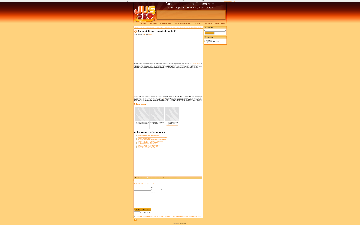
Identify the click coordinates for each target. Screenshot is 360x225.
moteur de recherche (172, 177)
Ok (234, 1)
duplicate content (155, 177)
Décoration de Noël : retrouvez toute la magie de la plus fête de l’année (183, 27)
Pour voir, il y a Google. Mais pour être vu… (149, 145)
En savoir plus (228, 1)
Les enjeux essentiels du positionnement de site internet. (152, 139)
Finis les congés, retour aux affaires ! (147, 143)
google (161, 177)
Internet (144, 177)
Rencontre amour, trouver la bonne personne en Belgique (152, 137)
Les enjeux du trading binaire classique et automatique (149, 27)
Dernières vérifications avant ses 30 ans (148, 146)
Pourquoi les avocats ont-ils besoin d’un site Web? (150, 141)
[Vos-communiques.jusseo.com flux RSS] (135, 220)
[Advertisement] (191, 15)
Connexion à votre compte (212, 41)
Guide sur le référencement (145, 138)
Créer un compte (210, 43)
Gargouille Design (182, 223)
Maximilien (150, 34)
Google (163, 98)
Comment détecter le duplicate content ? (157, 31)
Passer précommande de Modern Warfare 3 (149, 135)
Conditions (209, 40)
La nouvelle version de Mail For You (147, 147)
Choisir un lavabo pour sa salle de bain (148, 142)
